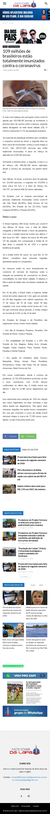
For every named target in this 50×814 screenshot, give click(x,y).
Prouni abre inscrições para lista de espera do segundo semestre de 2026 (31, 460)
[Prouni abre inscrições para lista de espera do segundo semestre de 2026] (9, 460)
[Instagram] (28, 796)
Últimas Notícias (14, 46)
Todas (33, 585)
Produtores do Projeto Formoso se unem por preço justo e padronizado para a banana (32, 522)
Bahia (5, 476)
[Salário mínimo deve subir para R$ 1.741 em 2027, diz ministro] (9, 489)
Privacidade (25, 806)
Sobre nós (15, 806)
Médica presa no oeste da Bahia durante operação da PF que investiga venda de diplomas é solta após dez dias (36, 613)
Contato (36, 806)
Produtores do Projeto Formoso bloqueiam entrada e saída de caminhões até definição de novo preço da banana (32, 537)
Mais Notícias (11, 449)
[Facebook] (21, 796)
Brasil (11, 23)
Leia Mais (24, 577)
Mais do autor (30, 449)
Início (5, 23)
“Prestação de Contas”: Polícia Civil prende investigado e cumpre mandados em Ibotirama (32, 552)
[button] (46, 3)
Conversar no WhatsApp (13, 666)
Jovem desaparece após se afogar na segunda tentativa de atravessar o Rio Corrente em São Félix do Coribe (36, 645)
